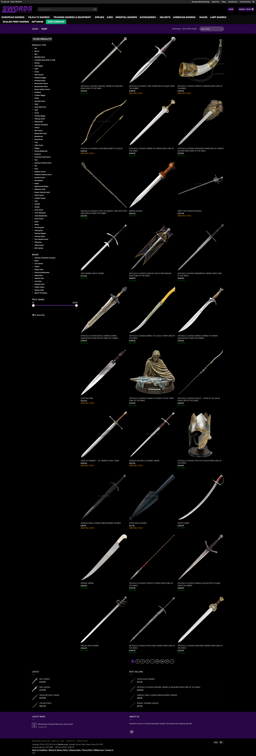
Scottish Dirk (87, 398)
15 (157, 661)
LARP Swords (218, 17)
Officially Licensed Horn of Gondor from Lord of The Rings (200, 87)
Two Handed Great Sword (92, 273)
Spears (99, 17)
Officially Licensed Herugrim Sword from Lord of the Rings (200, 646)
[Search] (95, 9)
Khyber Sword (87, 583)
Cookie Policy (245, 2)
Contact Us (232, 2)
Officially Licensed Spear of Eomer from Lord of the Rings (151, 584)
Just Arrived (56, 21)
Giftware (37, 21)
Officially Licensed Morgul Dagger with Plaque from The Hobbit (199, 584)
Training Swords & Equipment (72, 17)
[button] (231, 9)
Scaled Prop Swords (16, 21)
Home (35, 28)
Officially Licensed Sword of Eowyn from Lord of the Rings (151, 149)
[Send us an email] (253, 2)
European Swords (13, 17)
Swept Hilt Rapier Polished (190, 211)
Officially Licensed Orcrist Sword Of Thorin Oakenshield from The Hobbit (198, 337)
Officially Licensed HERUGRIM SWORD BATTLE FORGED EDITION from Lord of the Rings (201, 149)
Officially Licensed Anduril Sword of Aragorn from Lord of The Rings (102, 87)
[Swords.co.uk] (17, 9)
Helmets (165, 17)
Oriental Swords (126, 17)
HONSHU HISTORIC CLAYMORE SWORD (144, 461)
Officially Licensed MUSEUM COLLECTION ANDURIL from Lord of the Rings (150, 274)
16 (162, 661)
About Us (215, 2)
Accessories (148, 17)
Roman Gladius (135, 211)
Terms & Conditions (39, 750)
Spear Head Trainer (138, 523)
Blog (224, 2)
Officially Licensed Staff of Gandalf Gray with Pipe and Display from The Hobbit (104, 212)
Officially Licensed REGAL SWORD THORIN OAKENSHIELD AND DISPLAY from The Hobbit (99, 337)
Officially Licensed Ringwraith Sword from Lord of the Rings (200, 274)
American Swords (184, 17)
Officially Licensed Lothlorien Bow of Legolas (102, 148)
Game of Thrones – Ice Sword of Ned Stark (100, 461)
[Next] (172, 661)
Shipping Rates (75, 750)
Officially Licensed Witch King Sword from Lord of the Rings (152, 646)
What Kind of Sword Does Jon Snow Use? (55, 724)
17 (167, 661)
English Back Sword (90, 645)
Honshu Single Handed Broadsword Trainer (101, 523)
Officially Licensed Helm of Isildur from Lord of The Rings (200, 462)
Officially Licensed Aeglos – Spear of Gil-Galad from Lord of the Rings (199, 399)
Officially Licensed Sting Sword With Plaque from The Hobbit (151, 87)
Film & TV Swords (39, 17)
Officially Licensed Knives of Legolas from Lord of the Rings (152, 337)
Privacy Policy (87, 750)
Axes (110, 17)
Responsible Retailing (200, 2)
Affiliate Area (99, 750)
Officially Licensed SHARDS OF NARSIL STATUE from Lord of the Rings (151, 399)
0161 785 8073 (16, 2)
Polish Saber (183, 523)
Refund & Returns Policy (58, 750)
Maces (203, 17)
